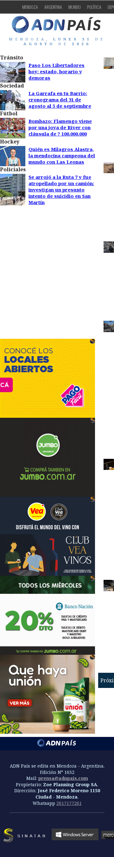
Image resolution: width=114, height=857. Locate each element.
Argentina (53, 6)
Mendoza (30, 6)
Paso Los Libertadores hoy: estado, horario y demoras (56, 71)
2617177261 (69, 803)
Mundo (74, 6)
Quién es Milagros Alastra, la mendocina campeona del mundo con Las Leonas (61, 155)
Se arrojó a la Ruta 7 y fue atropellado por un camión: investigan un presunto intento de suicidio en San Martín (61, 189)
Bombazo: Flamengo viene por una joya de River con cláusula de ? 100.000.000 (60, 127)
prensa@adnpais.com (63, 778)
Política (94, 6)
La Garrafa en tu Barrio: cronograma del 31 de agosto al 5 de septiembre (59, 99)
